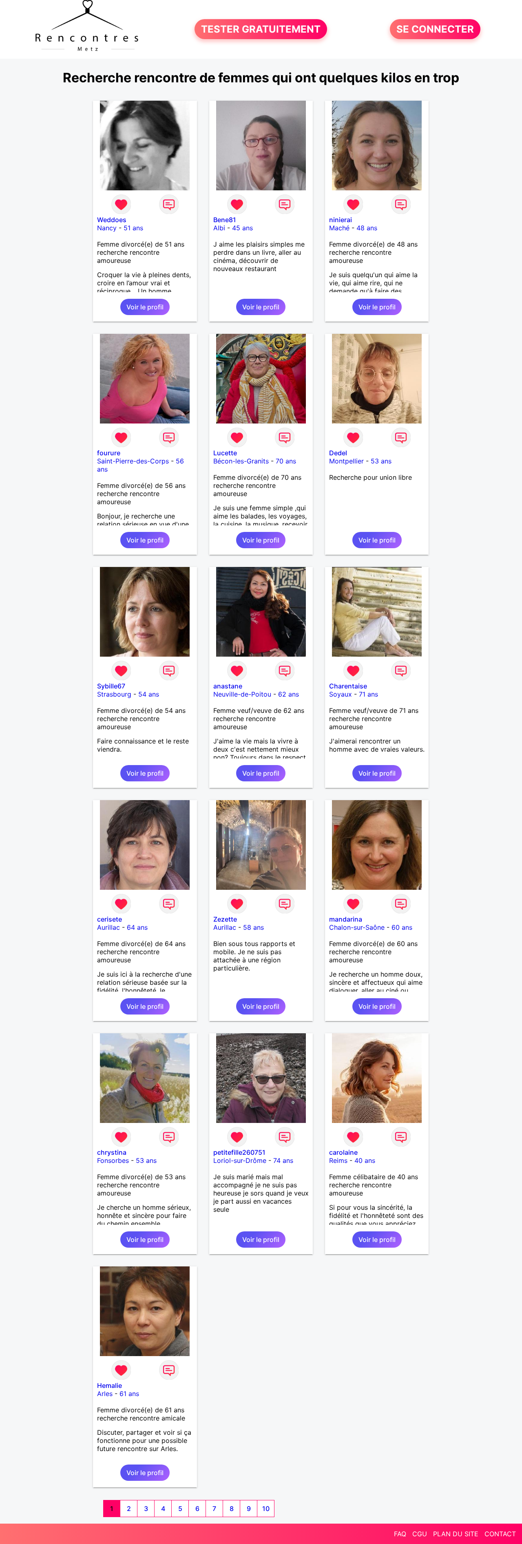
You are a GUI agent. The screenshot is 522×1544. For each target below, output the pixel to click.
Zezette (225, 919)
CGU (419, 1534)
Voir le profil (145, 307)
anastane (227, 686)
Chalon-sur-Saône (357, 927)
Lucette (225, 453)
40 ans (364, 1160)
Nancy (107, 228)
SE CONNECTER (435, 29)
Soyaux (340, 694)
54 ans (148, 694)
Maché (339, 228)
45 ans (242, 228)
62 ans (288, 694)
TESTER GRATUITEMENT (261, 29)
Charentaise (348, 686)
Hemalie (109, 1385)
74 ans (283, 1160)
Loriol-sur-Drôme (239, 1160)
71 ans (368, 694)
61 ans (129, 1394)
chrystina (111, 1152)
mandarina (345, 919)
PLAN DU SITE (455, 1534)
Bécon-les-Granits (241, 461)
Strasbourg (114, 694)
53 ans (381, 461)
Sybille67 (111, 686)
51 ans (133, 228)
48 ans (366, 228)
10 (266, 1508)
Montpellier (346, 461)
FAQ (400, 1534)
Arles (105, 1394)
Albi (219, 228)
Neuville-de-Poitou (242, 694)
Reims (338, 1160)
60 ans (402, 927)
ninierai (340, 220)
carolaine (343, 1152)
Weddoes (111, 220)
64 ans (137, 927)
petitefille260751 (239, 1152)
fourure (108, 453)
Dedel (338, 453)
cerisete (109, 919)
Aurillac (108, 927)
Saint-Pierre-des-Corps (133, 461)
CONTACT (500, 1534)
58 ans (253, 927)
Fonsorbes (113, 1160)
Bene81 (224, 220)
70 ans (286, 461)
